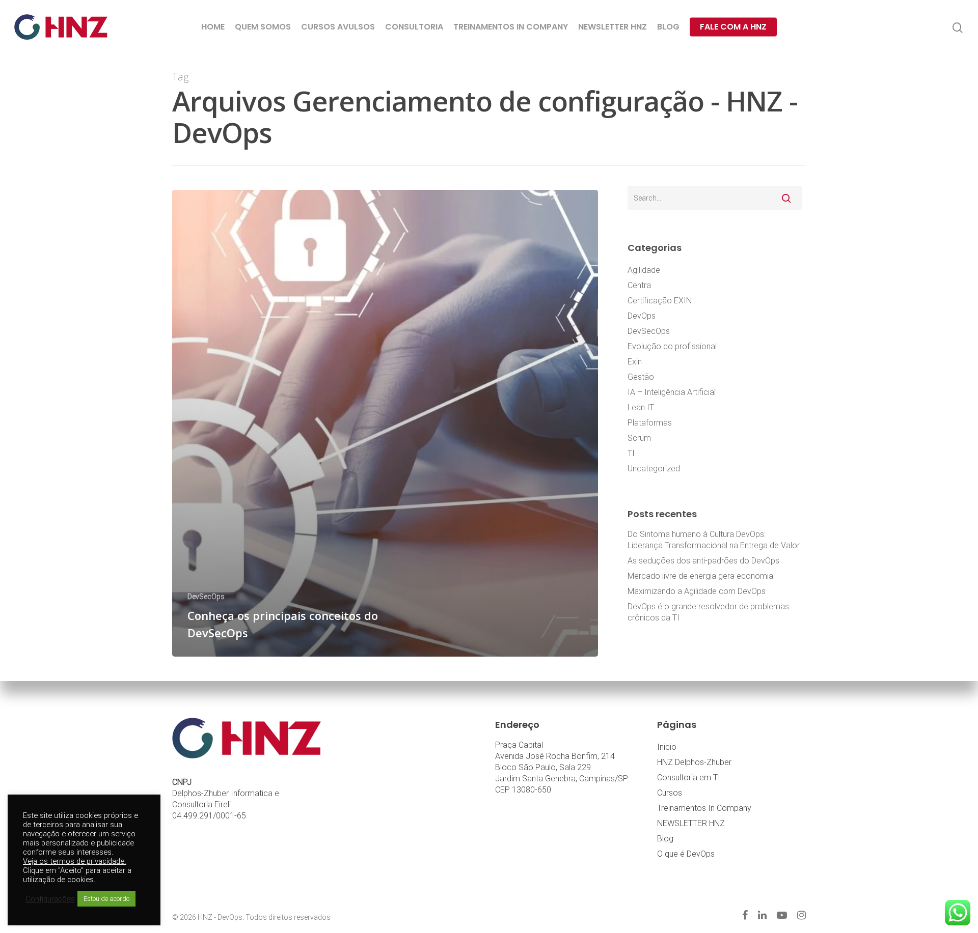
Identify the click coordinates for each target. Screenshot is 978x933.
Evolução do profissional (672, 346)
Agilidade (644, 270)
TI (631, 453)
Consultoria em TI (688, 777)
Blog (665, 838)
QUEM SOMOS (263, 27)
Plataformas (650, 423)
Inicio (666, 747)
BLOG (668, 27)
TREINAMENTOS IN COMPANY (510, 27)
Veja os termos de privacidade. (74, 861)
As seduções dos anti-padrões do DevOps (703, 561)
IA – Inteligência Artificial (672, 392)
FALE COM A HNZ (733, 27)
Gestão (641, 377)
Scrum (639, 438)
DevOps (642, 316)
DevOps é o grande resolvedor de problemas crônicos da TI (708, 612)
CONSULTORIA (414, 27)
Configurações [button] (50, 898)
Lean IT (641, 407)
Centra (639, 285)
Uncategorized (654, 468)
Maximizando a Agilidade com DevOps (697, 591)
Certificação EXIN (660, 300)
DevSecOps (206, 596)
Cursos (669, 793)
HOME (213, 27)
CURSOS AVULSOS (338, 27)
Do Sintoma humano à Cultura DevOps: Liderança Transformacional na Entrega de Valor (714, 539)
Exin (635, 361)
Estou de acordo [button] (106, 898)
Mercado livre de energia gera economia (700, 576)
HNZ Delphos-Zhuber (694, 762)
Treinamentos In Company (704, 808)
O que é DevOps (686, 854)
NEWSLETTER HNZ (612, 27)
